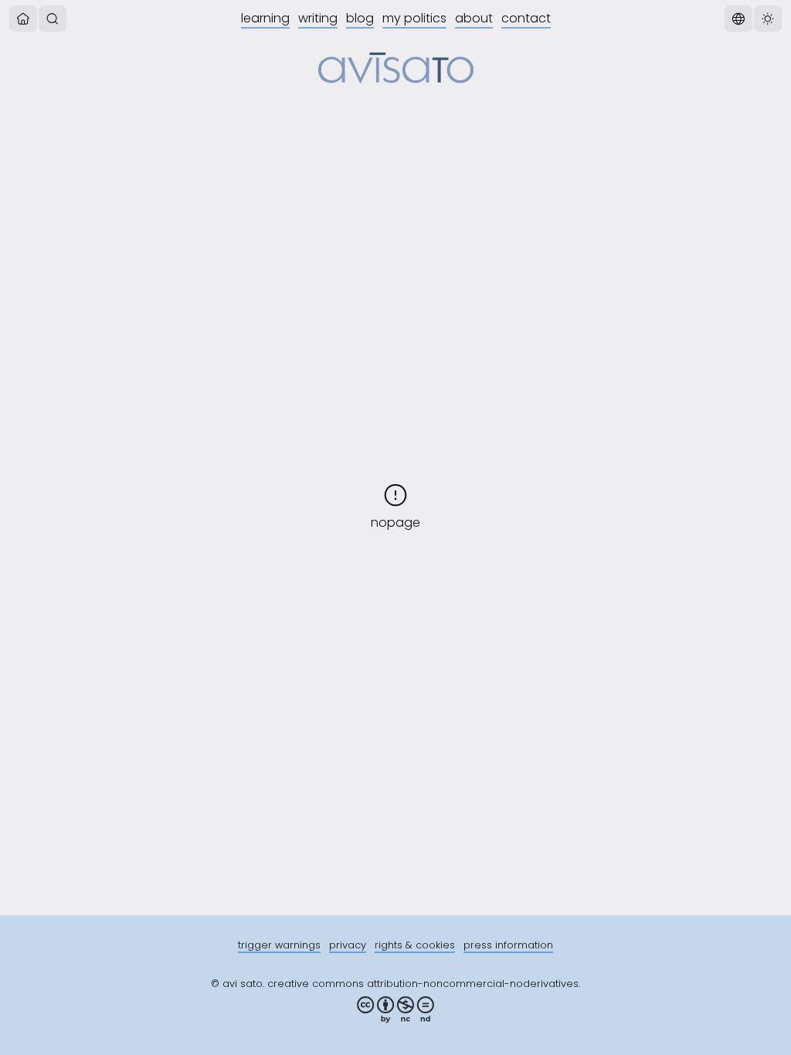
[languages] (738, 18)
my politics (414, 18)
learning (265, 18)
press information (508, 945)
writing (318, 18)
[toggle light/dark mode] (768, 18)
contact (526, 18)
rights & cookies (415, 945)
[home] (23, 18)
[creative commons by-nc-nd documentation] (395, 1009)
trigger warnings (279, 945)
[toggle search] (52, 18)
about (474, 18)
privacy (347, 945)
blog (360, 18)
